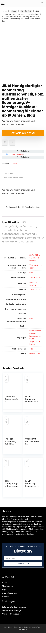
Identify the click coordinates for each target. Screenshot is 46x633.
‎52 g (31, 349)
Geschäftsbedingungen (12, 610)
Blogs (4, 589)
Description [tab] (8, 173)
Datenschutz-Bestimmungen (14, 607)
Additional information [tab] (13, 177)
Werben (5, 596)
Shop (14, 11)
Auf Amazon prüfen (23, 132)
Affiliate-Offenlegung (11, 614)
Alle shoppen (7, 586)
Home (4, 11)
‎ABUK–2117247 (35, 277)
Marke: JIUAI (34, 353)
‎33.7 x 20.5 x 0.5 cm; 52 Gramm (34, 258)
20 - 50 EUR (26, 11)
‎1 (29, 294)
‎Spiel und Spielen (33, 283)
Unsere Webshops (9, 593)
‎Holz (31, 272)
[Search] (42, 3)
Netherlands (17, 154)
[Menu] (3, 3)
